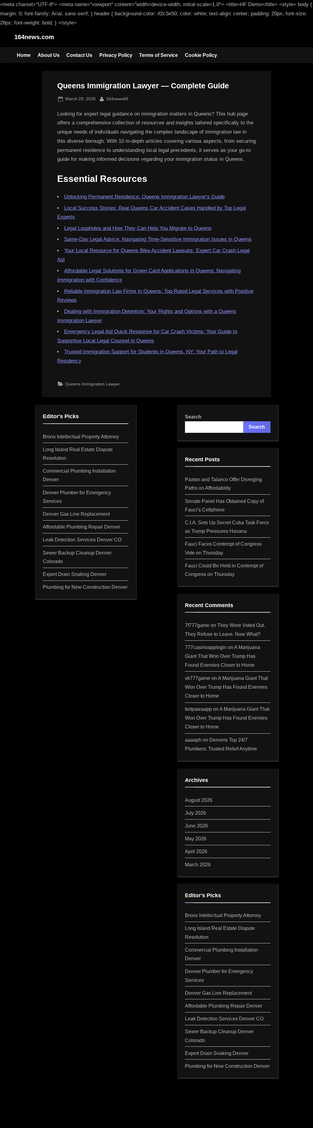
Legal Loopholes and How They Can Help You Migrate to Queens (138, 228)
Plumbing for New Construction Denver (85, 587)
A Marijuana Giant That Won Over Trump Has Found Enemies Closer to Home (222, 656)
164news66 (117, 98)
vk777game (197, 678)
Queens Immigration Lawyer (92, 384)
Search (193, 416)
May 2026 (195, 838)
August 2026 (198, 800)
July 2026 (195, 813)
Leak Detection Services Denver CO (82, 539)
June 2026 (196, 825)
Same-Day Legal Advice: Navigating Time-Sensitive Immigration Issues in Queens (158, 239)
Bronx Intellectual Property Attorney (81, 436)
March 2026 (198, 864)
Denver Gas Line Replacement (76, 514)
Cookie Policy (201, 55)
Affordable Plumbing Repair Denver (81, 526)
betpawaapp (198, 709)
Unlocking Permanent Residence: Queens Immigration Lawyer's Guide (144, 197)
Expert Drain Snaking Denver (74, 574)
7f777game (197, 625)
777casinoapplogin (205, 647)
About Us (49, 55)
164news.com (34, 37)
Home (24, 55)
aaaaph (193, 740)
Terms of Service (158, 55)
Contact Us (79, 55)
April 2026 (196, 851)
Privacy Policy (115, 55)
